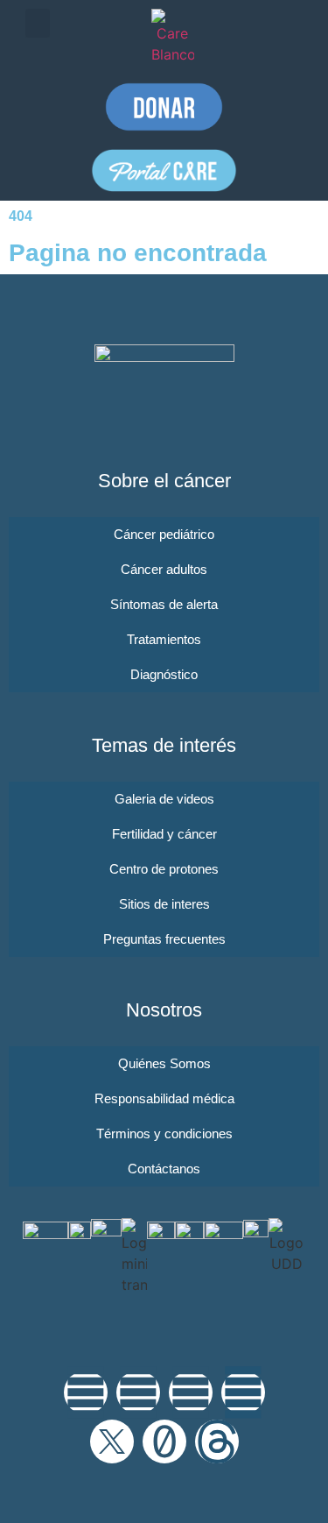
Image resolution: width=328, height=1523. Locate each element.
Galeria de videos (164, 798)
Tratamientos (164, 639)
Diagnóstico (164, 674)
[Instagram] (86, 1392)
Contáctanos (164, 1168)
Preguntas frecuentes (164, 939)
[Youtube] (191, 1392)
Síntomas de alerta (164, 604)
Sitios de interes (164, 903)
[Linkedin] (243, 1392)
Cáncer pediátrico (164, 534)
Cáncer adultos (164, 569)
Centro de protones (164, 868)
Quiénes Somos (164, 1063)
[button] (37, 23)
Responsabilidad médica (164, 1098)
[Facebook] (138, 1392)
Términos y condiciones (164, 1133)
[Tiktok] (164, 1441)
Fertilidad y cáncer (164, 833)
